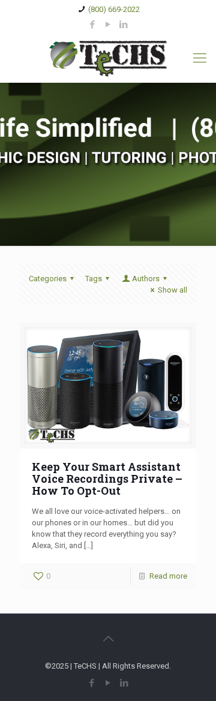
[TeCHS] (108, 58)
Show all (172, 289)
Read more (168, 575)
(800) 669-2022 (114, 9)
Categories (48, 278)
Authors (146, 278)
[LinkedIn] (124, 24)
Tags (93, 278)
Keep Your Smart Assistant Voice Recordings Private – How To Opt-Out (107, 478)
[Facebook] (92, 24)
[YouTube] (108, 24)
